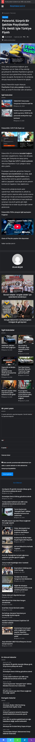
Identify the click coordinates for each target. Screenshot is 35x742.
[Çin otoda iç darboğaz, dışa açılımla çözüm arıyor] (25, 339)
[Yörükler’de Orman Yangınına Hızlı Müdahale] (7, 579)
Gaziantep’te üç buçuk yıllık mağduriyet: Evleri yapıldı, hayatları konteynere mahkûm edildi (22, 632)
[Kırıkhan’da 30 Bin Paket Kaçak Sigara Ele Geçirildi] (7, 540)
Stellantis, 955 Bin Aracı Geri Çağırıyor (9, 346)
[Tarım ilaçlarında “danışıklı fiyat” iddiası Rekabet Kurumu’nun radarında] (7, 512)
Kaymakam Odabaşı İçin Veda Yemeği (23, 569)
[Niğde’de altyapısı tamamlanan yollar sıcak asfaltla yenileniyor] (7, 588)
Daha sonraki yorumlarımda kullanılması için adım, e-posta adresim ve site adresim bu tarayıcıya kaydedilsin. (16, 465)
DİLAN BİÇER (8, 37)
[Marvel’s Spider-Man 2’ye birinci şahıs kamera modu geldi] (9, 384)
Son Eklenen (17, 483)
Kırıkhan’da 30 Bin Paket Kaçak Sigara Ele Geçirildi (23, 539)
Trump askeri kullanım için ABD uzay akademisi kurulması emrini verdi (14, 503)
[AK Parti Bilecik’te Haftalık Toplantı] (7, 549)
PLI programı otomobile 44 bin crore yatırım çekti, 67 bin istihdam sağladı (25, 394)
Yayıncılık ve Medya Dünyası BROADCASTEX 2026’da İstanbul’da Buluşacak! (9, 371)
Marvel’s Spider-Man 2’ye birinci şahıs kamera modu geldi (9, 393)
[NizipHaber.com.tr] (17, 6)
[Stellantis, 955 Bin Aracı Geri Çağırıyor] (9, 339)
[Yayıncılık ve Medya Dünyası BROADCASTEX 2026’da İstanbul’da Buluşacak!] (9, 361)
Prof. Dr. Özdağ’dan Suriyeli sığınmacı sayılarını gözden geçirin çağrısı (15, 556)
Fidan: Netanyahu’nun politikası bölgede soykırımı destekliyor (22, 530)
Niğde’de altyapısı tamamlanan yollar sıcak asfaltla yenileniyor (23, 588)
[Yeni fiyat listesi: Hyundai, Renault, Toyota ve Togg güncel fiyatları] (25, 361)
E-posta (4, 447)
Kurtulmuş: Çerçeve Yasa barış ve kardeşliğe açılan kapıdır (14, 614)
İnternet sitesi (6, 455)
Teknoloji (13, 13)
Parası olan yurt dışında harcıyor (13, 595)
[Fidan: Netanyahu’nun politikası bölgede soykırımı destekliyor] (7, 531)
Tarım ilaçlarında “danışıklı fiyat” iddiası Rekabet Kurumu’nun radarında (22, 512)
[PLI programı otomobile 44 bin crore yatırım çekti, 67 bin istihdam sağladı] (25, 384)
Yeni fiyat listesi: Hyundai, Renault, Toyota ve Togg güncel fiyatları (24, 370)
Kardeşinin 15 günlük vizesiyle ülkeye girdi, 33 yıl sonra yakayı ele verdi (17, 490)
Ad (3, 440)
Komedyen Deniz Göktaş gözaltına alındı (16, 496)
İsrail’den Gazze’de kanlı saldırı (13, 608)
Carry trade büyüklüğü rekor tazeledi (15, 563)
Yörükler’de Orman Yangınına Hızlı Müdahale (23, 578)
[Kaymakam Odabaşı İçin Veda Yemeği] (7, 570)
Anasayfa (6, 13)
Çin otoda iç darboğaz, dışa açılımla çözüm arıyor (23, 348)
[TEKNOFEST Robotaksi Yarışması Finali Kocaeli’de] (7, 103)
